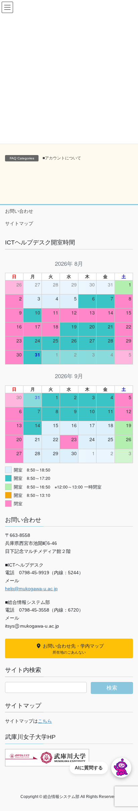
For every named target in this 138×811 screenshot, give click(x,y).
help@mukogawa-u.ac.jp (31, 588)
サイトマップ (19, 223)
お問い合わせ (19, 211)
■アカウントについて (62, 158)
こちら (45, 721)
